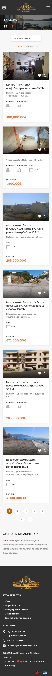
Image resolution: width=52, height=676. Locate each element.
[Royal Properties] (26, 11)
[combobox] (26, 38)
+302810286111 (15, 640)
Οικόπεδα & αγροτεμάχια (18, 617)
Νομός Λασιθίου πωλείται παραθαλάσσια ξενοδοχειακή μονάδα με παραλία (23, 463)
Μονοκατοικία (12, 613)
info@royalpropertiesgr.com (22, 645)
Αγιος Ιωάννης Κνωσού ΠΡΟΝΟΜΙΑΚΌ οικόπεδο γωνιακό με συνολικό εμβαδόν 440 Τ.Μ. (24, 229)
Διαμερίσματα (12, 605)
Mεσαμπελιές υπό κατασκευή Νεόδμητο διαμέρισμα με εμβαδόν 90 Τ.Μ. (25, 385)
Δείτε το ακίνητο (26, 74)
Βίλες (7, 601)
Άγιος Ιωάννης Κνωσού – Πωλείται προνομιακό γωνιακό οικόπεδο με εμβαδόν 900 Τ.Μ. (25, 306)
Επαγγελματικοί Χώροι (17, 609)
